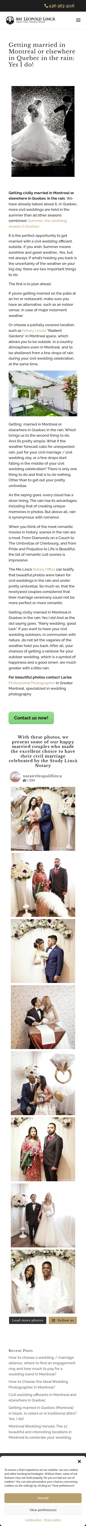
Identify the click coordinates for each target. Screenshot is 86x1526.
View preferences (43, 1510)
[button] (79, 1461)
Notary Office (43, 569)
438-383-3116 (62, 5)
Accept (43, 1498)
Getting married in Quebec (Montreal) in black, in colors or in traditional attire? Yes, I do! (43, 1413)
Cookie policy (33, 1519)
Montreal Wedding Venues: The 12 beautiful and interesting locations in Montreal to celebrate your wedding (40, 1432)
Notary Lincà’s (33, 330)
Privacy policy (52, 1519)
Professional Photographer (32, 683)
